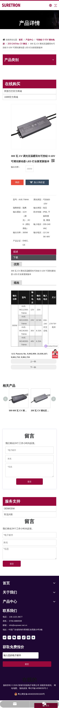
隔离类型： (18, 208)
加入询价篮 (39, 182)
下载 (15, 257)
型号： (16, 199)
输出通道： (18, 212)
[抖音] (24, 637)
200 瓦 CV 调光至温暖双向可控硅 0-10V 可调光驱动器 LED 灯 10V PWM (40, 410)
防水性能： (38, 212)
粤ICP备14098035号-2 (38, 688)
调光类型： (38, 199)
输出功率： (18, 232)
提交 (29, 481)
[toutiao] (28, 637)
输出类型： (38, 208)
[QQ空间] (33, 637)
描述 (15, 251)
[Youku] (9, 637)
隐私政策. (23, 688)
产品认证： (18, 241)
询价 (17, 182)
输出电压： (38, 232)
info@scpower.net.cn (18, 625)
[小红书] (19, 637)
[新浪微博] (4, 637)
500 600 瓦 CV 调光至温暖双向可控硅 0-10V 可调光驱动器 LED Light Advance (18, 410)
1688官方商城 (11, 97)
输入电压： (38, 224)
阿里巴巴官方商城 (13, 91)
